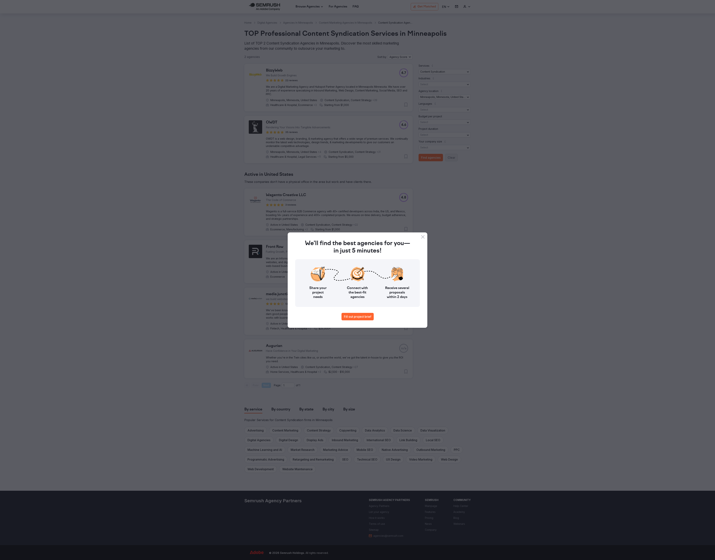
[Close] (422, 236)
